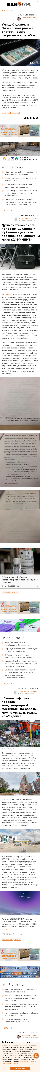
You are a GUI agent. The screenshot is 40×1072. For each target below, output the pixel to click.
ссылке (5, 929)
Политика (5, 592)
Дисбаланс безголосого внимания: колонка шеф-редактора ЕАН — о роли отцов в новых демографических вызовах (20, 673)
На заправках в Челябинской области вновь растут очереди (21, 1014)
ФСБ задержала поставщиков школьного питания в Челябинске (20, 656)
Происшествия (7, 939)
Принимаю (20, 1068)
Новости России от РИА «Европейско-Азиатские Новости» (14, 4)
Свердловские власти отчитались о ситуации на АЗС (20, 180)
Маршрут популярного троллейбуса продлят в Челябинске (21, 650)
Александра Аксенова (28, 691)
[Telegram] (31, 118)
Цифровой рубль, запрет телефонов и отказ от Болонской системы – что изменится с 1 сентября (21, 663)
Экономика (6, 113)
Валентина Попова (30, 18)
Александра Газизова (28, 218)
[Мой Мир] (34, 118)
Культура (17, 939)
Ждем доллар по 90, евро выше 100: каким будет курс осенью (21, 173)
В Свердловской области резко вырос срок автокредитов (19, 186)
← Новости (7, 10)
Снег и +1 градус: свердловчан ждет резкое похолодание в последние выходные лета (21, 193)
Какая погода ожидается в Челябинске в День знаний (17, 644)
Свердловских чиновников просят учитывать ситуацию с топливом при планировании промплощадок (21, 202)
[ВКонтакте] (25, 118)
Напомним (6, 294)
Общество (15, 113)
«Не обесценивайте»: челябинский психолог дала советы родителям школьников (20, 998)
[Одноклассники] (28, 118)
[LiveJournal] (37, 118)
